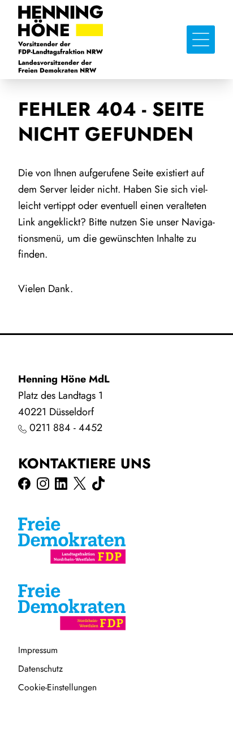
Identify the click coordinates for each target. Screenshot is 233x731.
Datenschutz (40, 668)
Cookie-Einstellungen (57, 687)
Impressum (38, 649)
